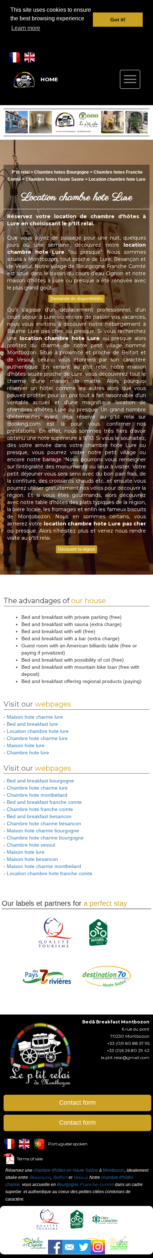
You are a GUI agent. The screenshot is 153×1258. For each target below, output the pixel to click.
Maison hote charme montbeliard (44, 866)
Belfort (60, 1177)
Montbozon (114, 1170)
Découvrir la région (76, 549)
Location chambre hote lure (38, 731)
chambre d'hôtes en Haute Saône (65, 1170)
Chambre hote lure (28, 752)
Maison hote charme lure (35, 717)
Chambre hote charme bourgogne (45, 838)
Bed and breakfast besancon (39, 816)
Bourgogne (68, 1184)
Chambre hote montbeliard (37, 795)
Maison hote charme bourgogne (43, 830)
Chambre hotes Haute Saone (55, 179)
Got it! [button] (118, 19)
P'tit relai (21, 172)
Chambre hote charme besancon (44, 823)
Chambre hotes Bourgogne (62, 172)
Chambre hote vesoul (31, 845)
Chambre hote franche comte (40, 809)
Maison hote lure (25, 745)
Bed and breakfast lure (32, 724)
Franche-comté (97, 1184)
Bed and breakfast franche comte (44, 802)
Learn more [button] (25, 28)
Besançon (40, 1177)
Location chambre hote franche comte (50, 873)
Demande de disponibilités (76, 298)
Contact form (77, 1102)
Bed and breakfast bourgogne (40, 781)
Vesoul (80, 1177)
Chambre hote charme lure (37, 738)
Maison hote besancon (32, 859)
